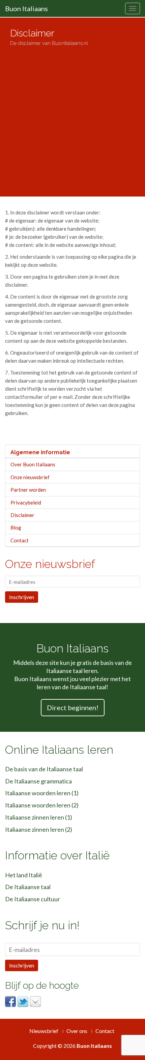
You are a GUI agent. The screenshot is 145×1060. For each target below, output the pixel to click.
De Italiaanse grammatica (38, 781)
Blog (15, 527)
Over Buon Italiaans (32, 464)
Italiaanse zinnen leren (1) (38, 817)
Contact (19, 540)
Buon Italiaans (26, 8)
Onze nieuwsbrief (30, 477)
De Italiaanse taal (28, 886)
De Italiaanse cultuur (32, 899)
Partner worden (28, 490)
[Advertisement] (72, 118)
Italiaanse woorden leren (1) (42, 793)
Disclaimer (22, 515)
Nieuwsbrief (43, 1031)
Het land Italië (23, 875)
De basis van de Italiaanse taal (44, 769)
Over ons (76, 1031)
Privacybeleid (25, 502)
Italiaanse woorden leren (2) (42, 805)
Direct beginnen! (72, 707)
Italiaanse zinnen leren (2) (38, 829)
